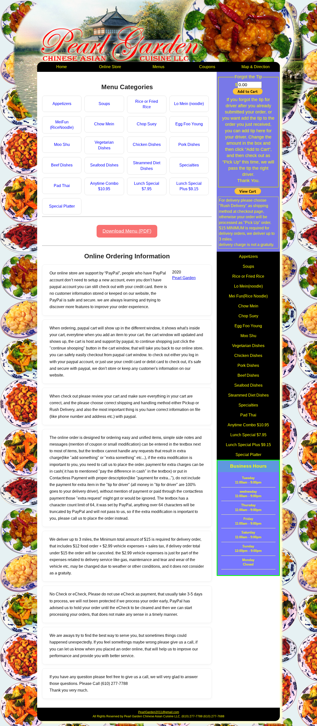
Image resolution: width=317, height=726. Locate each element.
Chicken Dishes (147, 144)
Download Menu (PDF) (127, 231)
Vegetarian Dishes (104, 145)
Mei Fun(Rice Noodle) (248, 296)
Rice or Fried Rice (146, 104)
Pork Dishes (189, 144)
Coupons (207, 67)
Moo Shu (62, 144)
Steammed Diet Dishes (146, 165)
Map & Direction (255, 67)
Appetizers (62, 104)
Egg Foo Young (189, 124)
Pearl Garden (184, 278)
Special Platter (62, 206)
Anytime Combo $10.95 (104, 186)
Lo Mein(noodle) (248, 286)
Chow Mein (104, 124)
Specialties (189, 165)
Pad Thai (62, 186)
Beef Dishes (62, 165)
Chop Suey (147, 124)
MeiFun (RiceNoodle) (62, 125)
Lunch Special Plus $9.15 (189, 186)
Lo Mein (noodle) (189, 104)
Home (61, 67)
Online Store (110, 67)
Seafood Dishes (104, 165)
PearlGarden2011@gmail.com (158, 712)
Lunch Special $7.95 (146, 186)
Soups (104, 104)
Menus (158, 67)
